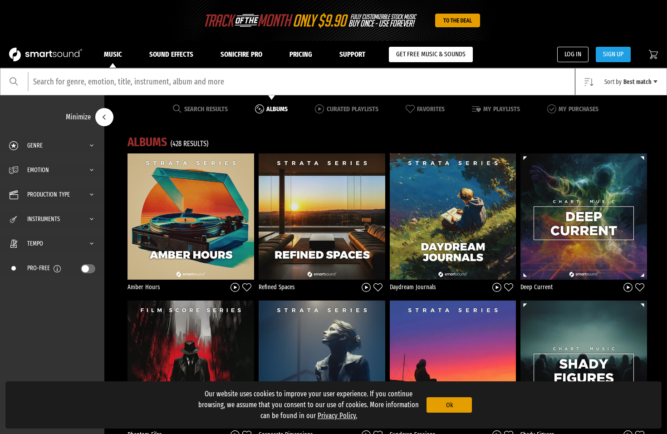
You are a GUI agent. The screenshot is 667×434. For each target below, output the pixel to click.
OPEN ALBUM (190, 216)
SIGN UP (613, 54)
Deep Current (536, 287)
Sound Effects (171, 54)
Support (352, 54)
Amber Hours (144, 287)
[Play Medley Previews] (235, 287)
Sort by (628, 82)
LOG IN (572, 54)
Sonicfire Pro (241, 54)
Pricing (300, 54)
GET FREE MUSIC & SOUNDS (431, 54)
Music (113, 54)
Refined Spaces (277, 287)
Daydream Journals (413, 287)
